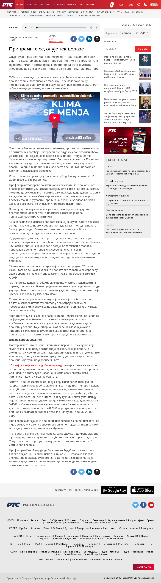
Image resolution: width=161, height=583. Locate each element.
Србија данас (46, 12)
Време (139, 12)
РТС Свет (48, 543)
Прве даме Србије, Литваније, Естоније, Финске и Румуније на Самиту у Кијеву (120, 73)
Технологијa (72, 536)
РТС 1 (18, 543)
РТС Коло (123, 543)
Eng (131, 4)
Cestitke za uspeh (115, 210)
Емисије (72, 4)
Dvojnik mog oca (114, 181)
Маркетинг (63, 559)
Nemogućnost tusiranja (118, 195)
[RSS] (145, 4)
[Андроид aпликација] (127, 140)
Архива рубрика (54, 15)
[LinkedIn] (89, 39)
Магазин (45, 4)
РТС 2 (27, 543)
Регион (25, 12)
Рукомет (69, 528)
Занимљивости (44, 536)
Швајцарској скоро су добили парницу (37, 365)
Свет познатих (102, 536)
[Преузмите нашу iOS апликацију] (142, 490)
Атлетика (97, 528)
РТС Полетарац (85, 546)
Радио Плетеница (110, 551)
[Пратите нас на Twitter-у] (135, 505)
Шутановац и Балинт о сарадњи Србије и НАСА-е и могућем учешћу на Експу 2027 (120, 88)
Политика (13, 12)
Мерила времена (105, 12)
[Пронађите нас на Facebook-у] (143, 505)
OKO (36, 4)
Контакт (50, 559)
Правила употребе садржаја (48, 578)
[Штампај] (97, 39)
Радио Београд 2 (49, 551)
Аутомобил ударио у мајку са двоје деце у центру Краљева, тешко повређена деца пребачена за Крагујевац (120, 118)
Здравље (119, 536)
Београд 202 (90, 551)
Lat (121, 4)
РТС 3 (36, 543)
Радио (60, 4)
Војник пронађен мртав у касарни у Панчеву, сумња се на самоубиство (119, 59)
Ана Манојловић (56, 40)
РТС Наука (62, 543)
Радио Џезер (91, 554)
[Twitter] (81, 39)
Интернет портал (112, 559)
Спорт (28, 4)
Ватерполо (83, 528)
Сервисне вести (16, 15)
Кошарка (35, 528)
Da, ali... (109, 166)
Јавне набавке (79, 559)
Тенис (47, 528)
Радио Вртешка (72, 554)
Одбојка (57, 528)
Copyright (27, 578)
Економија (87, 12)
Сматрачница (35, 15)
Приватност (13, 578)
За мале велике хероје (91, 538)
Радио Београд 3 (71, 551)
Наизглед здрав (114, 538)
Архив (104, 554)
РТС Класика (108, 543)
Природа (43, 538)
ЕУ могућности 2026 (89, 15)
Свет (33, 12)
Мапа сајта (143, 567)
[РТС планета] (112, 4)
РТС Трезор (138, 543)
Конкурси (95, 559)
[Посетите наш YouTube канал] (151, 505)
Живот (29, 536)
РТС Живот (92, 543)
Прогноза (112, 33)
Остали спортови (128, 528)
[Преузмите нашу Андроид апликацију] (114, 490)
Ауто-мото (110, 528)
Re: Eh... (110, 225)
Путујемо (87, 536)
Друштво (73, 12)
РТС (81, 4)
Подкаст (70, 15)
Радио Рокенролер (133, 551)
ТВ (54, 4)
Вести (19, 4)
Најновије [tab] (110, 41)
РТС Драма (77, 543)
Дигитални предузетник (63, 538)
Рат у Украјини (125, 12)
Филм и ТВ (132, 536)
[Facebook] (73, 39)
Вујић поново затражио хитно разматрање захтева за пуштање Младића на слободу (120, 102)
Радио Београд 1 (28, 551)
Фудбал (23, 528)
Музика (59, 536)
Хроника (61, 12)
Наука (144, 536)
